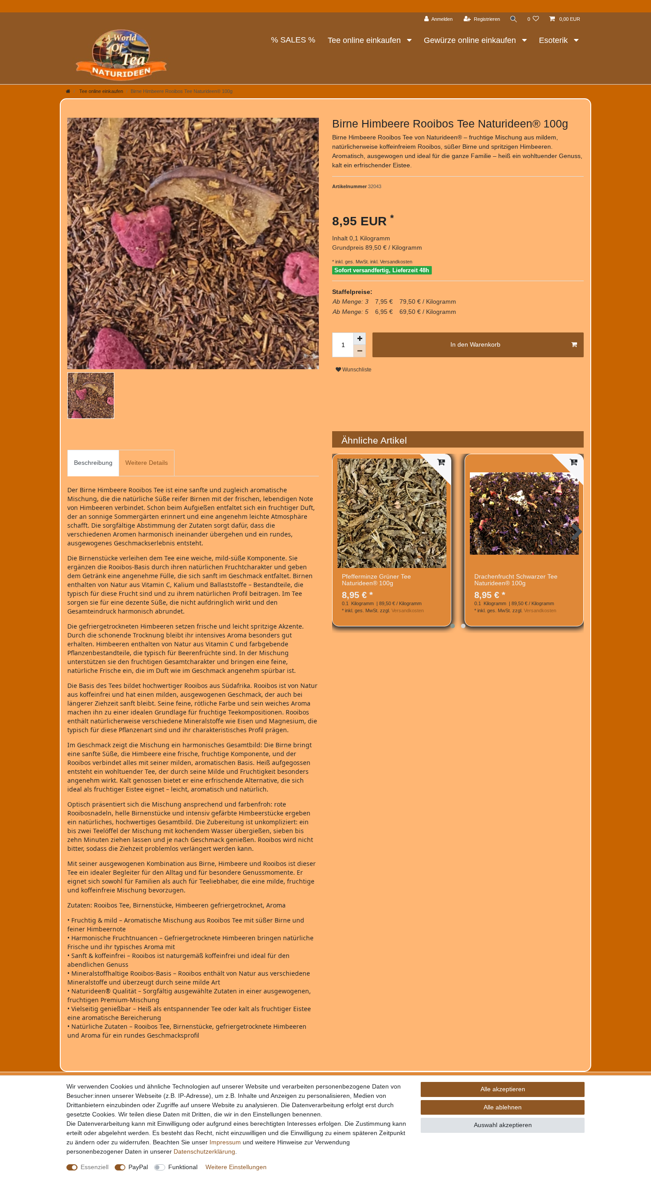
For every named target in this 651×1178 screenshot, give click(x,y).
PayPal (138, 1166)
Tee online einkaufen (365, 40)
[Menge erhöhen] (359, 338)
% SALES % (293, 39)
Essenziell (94, 1166)
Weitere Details (146, 462)
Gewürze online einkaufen (471, 40)
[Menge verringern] (359, 351)
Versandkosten (395, 261)
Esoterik (554, 40)
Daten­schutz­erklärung (204, 1151)
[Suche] (514, 19)
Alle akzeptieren (502, 1089)
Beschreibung (93, 462)
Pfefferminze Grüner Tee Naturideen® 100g (376, 580)
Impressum (225, 1142)
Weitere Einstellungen (236, 1166)
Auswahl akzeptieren (503, 1124)
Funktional (183, 1166)
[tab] (93, 463)
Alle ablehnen (503, 1107)
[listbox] (391, 513)
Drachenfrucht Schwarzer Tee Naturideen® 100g (516, 580)
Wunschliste (356, 370)
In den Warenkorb (475, 344)
